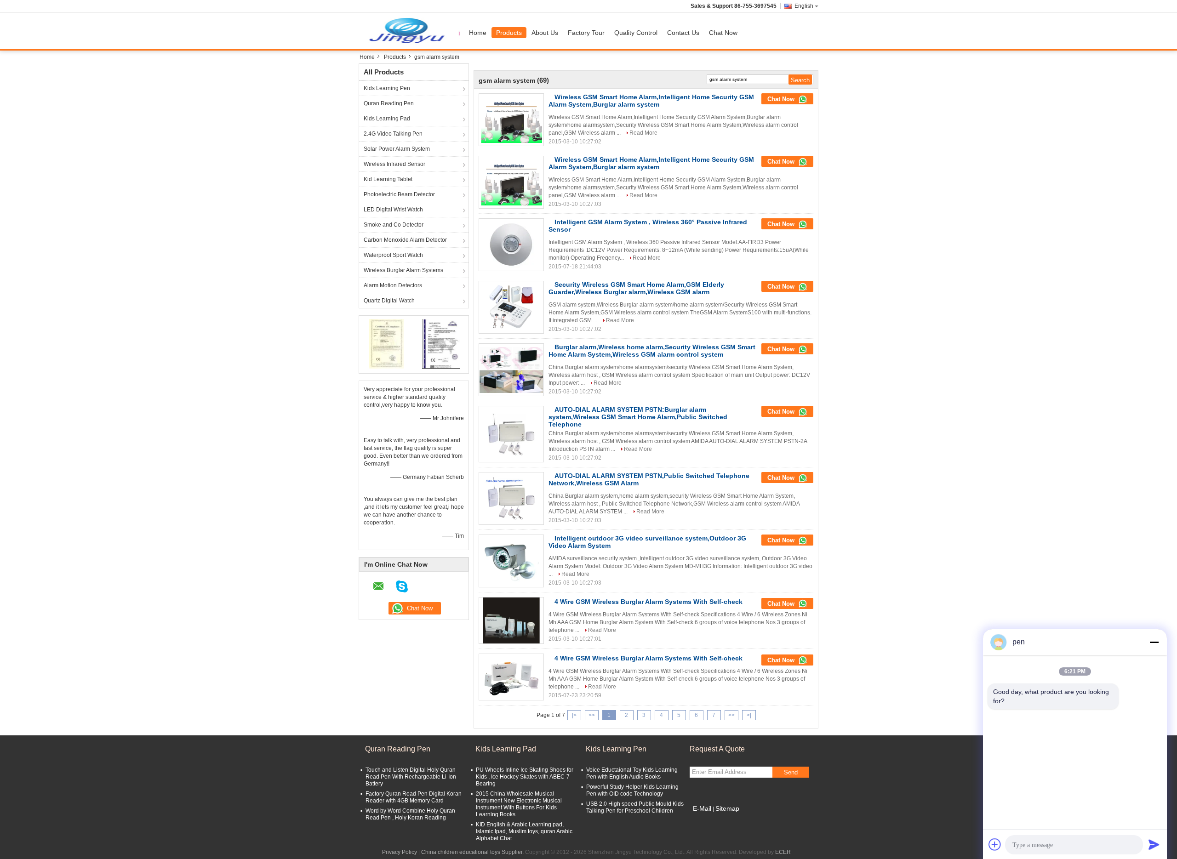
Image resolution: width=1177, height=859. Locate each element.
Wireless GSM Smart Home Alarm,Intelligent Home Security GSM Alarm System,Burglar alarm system (651, 100)
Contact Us (683, 32)
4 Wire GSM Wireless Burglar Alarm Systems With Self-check (648, 601)
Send (791, 772)
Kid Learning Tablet (388, 179)
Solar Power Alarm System (397, 149)
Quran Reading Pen (389, 103)
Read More (643, 133)
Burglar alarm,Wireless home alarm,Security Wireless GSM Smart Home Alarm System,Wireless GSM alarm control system (652, 350)
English (803, 6)
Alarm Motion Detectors (393, 285)
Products (509, 32)
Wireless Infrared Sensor (394, 164)
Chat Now (723, 32)
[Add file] (994, 844)
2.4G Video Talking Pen (393, 134)
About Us (544, 32)
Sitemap (727, 808)
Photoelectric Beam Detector (399, 194)
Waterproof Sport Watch (393, 255)
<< (591, 715)
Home (477, 32)
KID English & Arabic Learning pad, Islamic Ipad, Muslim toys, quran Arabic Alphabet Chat (524, 831)
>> (731, 715)
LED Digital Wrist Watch (393, 209)
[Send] (1154, 844)
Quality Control (635, 32)
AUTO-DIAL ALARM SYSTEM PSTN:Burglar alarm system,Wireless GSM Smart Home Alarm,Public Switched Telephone (638, 417)
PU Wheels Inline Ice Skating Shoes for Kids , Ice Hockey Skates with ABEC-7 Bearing (524, 777)
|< (574, 715)
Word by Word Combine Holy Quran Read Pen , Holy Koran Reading (410, 814)
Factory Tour (586, 32)
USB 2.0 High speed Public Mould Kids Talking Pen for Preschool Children (635, 807)
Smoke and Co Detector (393, 225)
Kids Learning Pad (387, 118)
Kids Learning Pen (387, 88)
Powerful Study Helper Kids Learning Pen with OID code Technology (632, 790)
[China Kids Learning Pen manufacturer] (411, 31)
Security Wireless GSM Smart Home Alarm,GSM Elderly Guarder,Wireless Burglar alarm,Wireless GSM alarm (636, 288)
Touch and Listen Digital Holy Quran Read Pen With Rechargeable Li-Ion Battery (411, 777)
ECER (783, 852)
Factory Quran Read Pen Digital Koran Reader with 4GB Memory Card (414, 797)
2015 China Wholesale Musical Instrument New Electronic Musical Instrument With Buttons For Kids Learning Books (519, 804)
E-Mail (702, 808)
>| (749, 715)
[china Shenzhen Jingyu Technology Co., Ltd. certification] (386, 343)
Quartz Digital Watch (389, 300)
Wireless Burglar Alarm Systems (403, 270)
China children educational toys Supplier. (473, 852)
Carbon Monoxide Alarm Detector (405, 240)
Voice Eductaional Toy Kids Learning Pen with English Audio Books (632, 773)
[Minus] (1154, 642)
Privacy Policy (399, 852)
